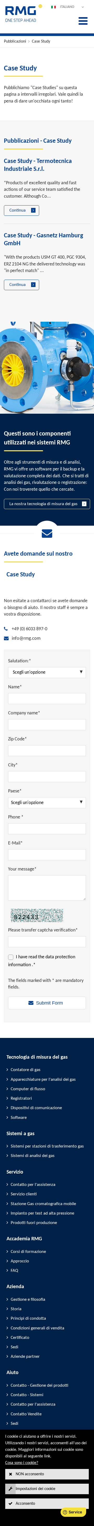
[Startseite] (24, 21)
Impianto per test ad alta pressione (42, 1213)
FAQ (14, 1270)
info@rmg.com (26, 638)
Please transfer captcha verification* (43, 930)
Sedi (14, 1347)
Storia (16, 1309)
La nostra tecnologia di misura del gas (43, 504)
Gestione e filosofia (28, 1299)
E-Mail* (15, 843)
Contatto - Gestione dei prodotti (39, 1385)
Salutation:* (19, 661)
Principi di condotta (28, 1318)
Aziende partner (25, 1356)
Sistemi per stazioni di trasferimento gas (47, 1146)
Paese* (15, 791)
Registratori (21, 1098)
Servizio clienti (24, 1194)
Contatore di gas (25, 1070)
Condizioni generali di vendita (37, 1328)
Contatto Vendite (26, 1414)
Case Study (41, 41)
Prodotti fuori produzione (34, 1223)
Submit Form (49, 1003)
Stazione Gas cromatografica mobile (43, 1204)
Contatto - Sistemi (27, 1395)
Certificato (20, 1337)
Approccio (20, 1261)
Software (19, 1117)
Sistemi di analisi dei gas (33, 1156)
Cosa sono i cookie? (21, 1463)
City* (13, 765)
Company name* (24, 713)
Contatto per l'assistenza (33, 1184)
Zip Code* (17, 739)
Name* (15, 687)
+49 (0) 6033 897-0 (29, 629)
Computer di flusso (28, 1089)
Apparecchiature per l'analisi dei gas (43, 1079)
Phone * (16, 817)
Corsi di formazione (28, 1252)
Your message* (22, 869)
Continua (18, 210)
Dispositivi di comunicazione (36, 1108)
